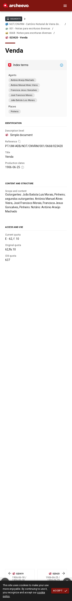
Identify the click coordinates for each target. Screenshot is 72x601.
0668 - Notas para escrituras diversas (30, 33)
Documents (13, 18)
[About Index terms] (61, 65)
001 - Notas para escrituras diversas (29, 28)
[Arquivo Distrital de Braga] (16, 6)
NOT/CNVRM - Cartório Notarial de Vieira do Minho (34, 24)
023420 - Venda (18, 37)
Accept (57, 590)
